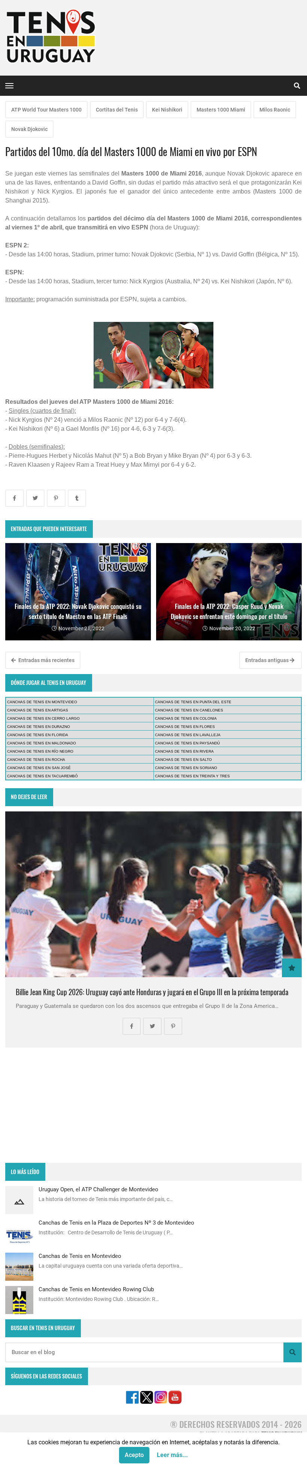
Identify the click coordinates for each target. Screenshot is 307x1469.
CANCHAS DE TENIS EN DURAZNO (38, 727)
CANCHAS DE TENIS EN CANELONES (189, 710)
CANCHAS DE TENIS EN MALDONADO (41, 743)
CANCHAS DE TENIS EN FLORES (185, 727)
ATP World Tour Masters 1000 (46, 110)
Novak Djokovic (29, 129)
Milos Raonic (274, 110)
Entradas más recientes (46, 660)
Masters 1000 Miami (221, 110)
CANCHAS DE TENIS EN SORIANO (186, 768)
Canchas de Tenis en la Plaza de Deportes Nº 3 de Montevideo (116, 1222)
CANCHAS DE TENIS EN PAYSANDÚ (187, 743)
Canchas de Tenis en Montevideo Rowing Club (96, 1289)
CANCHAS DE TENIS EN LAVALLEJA (188, 735)
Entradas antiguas (267, 660)
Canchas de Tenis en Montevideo (80, 1256)
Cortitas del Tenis (117, 110)
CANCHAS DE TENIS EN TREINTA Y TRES (192, 776)
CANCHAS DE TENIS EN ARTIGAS (37, 710)
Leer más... (172, 1455)
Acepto (134, 1455)
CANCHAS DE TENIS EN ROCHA (36, 760)
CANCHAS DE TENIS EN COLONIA (186, 718)
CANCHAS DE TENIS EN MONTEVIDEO (42, 702)
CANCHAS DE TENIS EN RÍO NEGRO (40, 751)
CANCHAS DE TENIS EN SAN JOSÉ (39, 768)
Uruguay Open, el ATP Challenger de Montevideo (98, 1189)
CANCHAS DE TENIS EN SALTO (183, 760)
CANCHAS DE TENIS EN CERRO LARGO (43, 718)
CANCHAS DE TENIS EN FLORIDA (37, 735)
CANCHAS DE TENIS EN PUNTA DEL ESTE (193, 702)
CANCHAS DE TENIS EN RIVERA (184, 751)
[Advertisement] (153, 1105)
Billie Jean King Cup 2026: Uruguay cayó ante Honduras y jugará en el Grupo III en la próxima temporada (152, 992)
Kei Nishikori (167, 110)
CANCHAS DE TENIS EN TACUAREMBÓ (42, 776)
